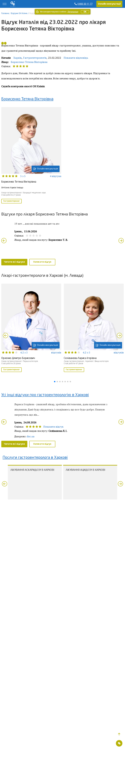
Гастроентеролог (11, 201)
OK (85, 12)
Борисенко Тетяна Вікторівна (29, 62)
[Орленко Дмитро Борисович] (31, 328)
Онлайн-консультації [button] (109, 4)
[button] (119, 734)
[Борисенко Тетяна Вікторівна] (31, 155)
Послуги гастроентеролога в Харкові (35, 458)
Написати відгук (42, 262)
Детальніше (72, 12)
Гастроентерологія (35, 57)
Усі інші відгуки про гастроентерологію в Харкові (45, 395)
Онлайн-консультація (47, 169)
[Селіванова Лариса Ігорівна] (94, 328)
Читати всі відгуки (14, 262)
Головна (5, 13)
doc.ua (30, 436)
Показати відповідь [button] (76, 57)
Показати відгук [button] (53, 426)
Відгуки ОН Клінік (19, 13)
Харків (17, 57)
